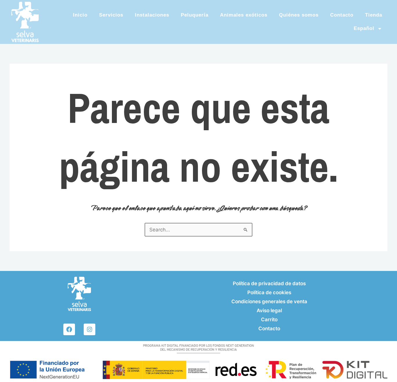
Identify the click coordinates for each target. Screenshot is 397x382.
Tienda (373, 15)
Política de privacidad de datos (269, 283)
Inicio (80, 15)
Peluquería (194, 15)
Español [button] (364, 28)
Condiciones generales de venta (269, 301)
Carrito (269, 319)
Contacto (341, 15)
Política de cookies (269, 292)
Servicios (111, 15)
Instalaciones (152, 15)
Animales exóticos (243, 15)
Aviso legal (269, 310)
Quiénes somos (299, 15)
